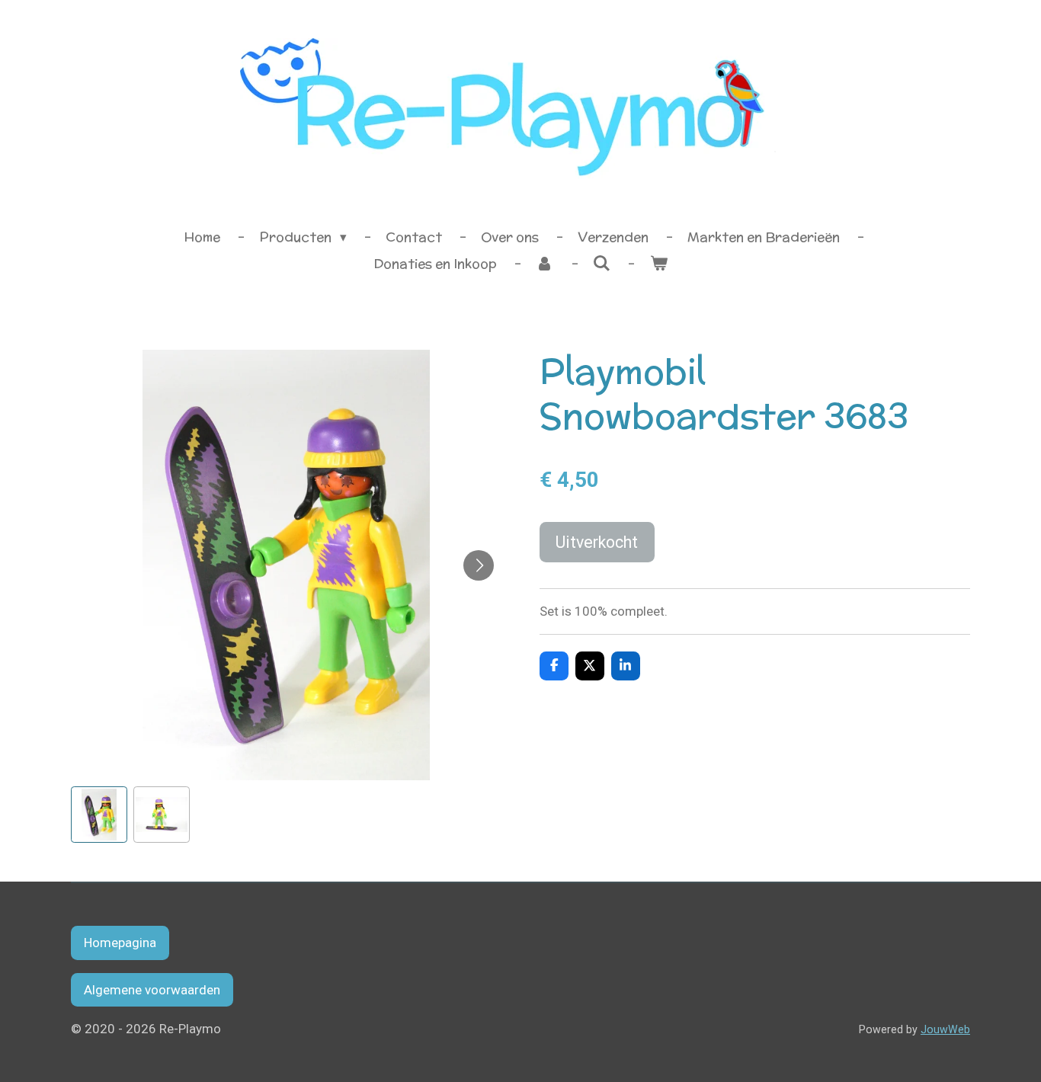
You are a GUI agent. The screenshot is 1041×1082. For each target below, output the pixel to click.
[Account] (545, 264)
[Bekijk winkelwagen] (658, 264)
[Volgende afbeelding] (478, 565)
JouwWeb (945, 1029)
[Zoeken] (602, 264)
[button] (99, 814)
